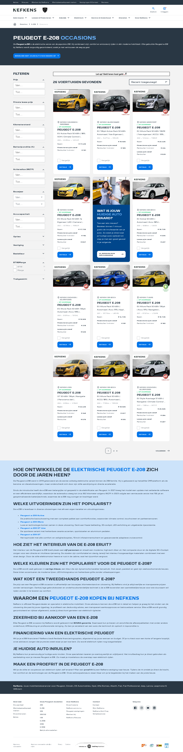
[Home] (24, 10)
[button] (163, 451)
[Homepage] (14, 24)
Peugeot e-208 (69, 129)
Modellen (24, 24)
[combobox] (29, 85)
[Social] (135, 708)
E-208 (33, 24)
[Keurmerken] (144, 745)
